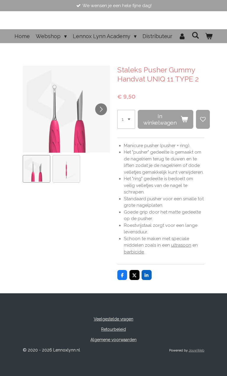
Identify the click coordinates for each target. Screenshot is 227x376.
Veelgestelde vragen (113, 319)
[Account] (182, 36)
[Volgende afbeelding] (101, 109)
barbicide (134, 252)
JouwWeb (196, 350)
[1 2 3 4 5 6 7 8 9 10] (126, 119)
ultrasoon (181, 245)
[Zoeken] (195, 35)
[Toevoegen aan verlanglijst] (203, 119)
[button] (36, 169)
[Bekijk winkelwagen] (208, 36)
